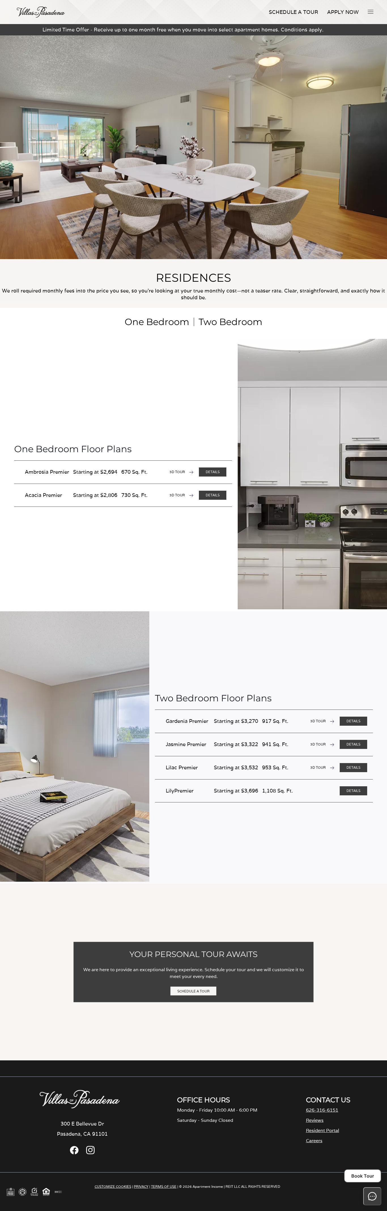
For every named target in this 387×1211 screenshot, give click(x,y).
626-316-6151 (322, 1110)
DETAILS (213, 472)
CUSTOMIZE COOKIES (113, 1186)
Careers (314, 1141)
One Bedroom (157, 321)
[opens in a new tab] (74, 1152)
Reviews (315, 1120)
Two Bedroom (230, 321)
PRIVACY (141, 1186)
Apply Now (343, 12)
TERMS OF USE (164, 1186)
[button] (370, 11)
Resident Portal (322, 1130)
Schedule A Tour (293, 12)
